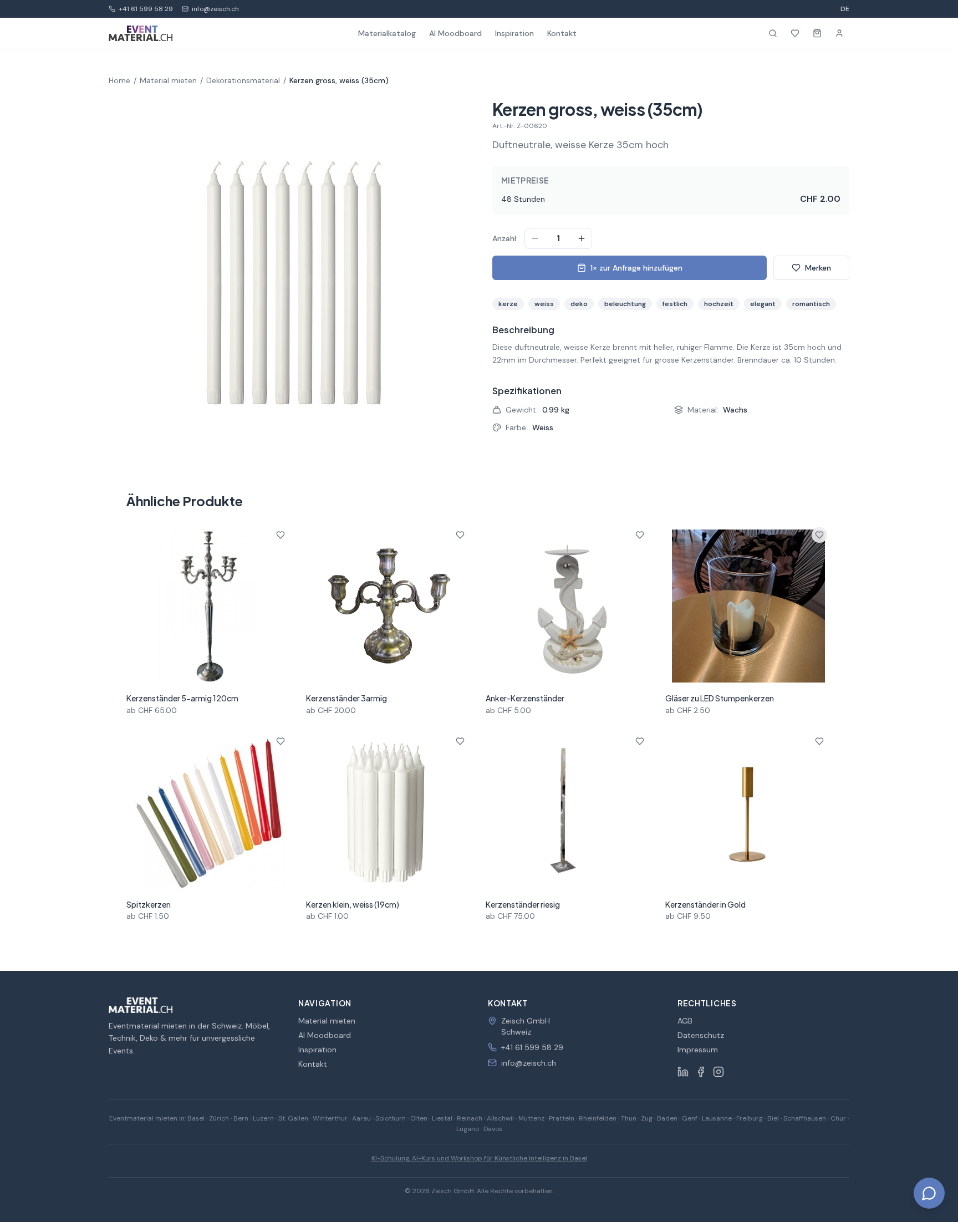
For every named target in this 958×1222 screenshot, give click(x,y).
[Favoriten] (795, 33)
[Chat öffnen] (929, 1193)
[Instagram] (718, 1071)
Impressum (697, 1050)
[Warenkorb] (817, 33)
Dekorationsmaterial (243, 80)
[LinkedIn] (683, 1071)
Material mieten (168, 80)
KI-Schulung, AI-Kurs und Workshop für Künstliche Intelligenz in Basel (479, 1158)
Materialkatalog (387, 33)
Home (119, 80)
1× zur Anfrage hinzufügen (636, 268)
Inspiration (514, 33)
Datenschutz (700, 1035)
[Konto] (839, 33)
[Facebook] (700, 1071)
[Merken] (280, 535)
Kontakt (562, 33)
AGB (684, 1021)
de (844, 8)
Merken (818, 268)
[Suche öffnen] (773, 33)
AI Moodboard (455, 33)
